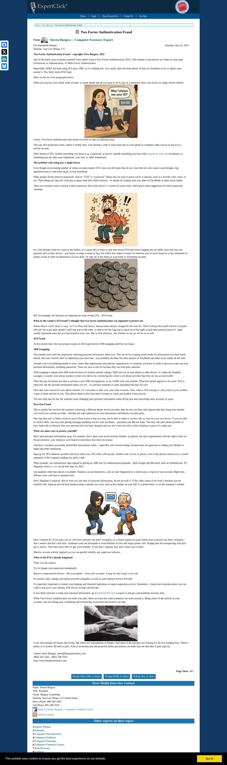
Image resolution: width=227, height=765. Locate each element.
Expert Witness (43, 727)
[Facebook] (4, 44)
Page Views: (182, 671)
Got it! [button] (209, 758)
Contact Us (128, 16)
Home (82, 16)
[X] (4, 51)
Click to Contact (46, 714)
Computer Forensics (45, 741)
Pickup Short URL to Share (86, 676)
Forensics (40, 730)
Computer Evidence (45, 737)
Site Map (143, 16)
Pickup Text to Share (143, 676)
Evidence (39, 751)
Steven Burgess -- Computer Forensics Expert (81, 40)
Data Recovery (42, 748)
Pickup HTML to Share (117, 676)
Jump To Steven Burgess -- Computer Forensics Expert (65, 709)
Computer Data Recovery (48, 734)
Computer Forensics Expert (49, 744)
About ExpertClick (110, 16)
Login (93, 16)
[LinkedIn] (4, 59)
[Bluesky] (4, 66)
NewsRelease (48, 25)
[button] (107, 758)
